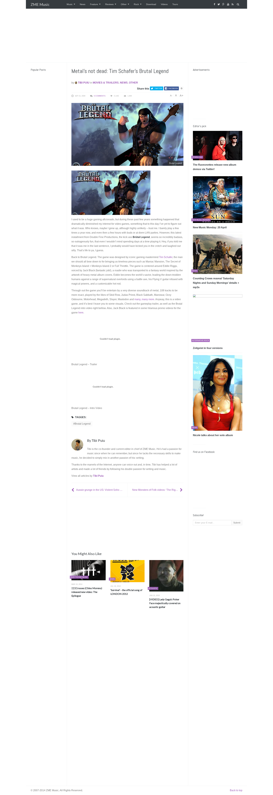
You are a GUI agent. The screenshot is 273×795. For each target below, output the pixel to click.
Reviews (109, 4)
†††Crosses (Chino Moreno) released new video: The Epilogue (86, 592)
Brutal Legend (83, 423)
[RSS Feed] (233, 4)
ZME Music (40, 4)
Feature (94, 4)
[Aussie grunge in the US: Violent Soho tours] (73, 490)
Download (151, 4)
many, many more (144, 299)
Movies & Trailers (106, 82)
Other (124, 4)
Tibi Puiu (83, 82)
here (80, 312)
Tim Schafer (165, 257)
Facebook (173, 88)
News (82, 4)
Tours (175, 4)
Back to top (236, 790)
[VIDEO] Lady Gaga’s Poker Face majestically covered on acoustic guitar (164, 603)
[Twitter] (219, 4)
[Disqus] (127, 657)
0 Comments (99, 96)
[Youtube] (228, 4)
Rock (136, 4)
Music (70, 4)
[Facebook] (215, 4)
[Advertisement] (136, 35)
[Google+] (223, 4)
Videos (164, 4)
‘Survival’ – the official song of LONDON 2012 (126, 591)
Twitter (158, 88)
